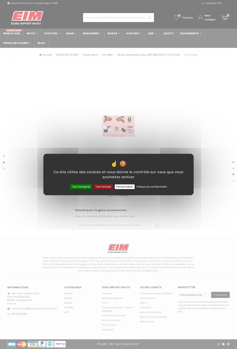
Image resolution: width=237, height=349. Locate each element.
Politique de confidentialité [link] (151, 186)
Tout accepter (81, 187)
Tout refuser (103, 187)
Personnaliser (124, 187)
